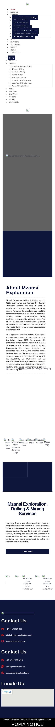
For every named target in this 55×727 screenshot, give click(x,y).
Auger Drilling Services (23, 36)
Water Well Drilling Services (21, 83)
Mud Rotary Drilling (19, 77)
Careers (12, 97)
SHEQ (11, 89)
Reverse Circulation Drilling (21, 66)
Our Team (13, 91)
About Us (13, 60)
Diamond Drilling (18, 69)
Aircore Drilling (17, 75)
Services (12, 63)
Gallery (12, 99)
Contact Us (15, 52)
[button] (6, 446)
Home (11, 58)
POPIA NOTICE (27, 724)
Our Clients (13, 94)
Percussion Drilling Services (22, 80)
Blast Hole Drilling (18, 72)
